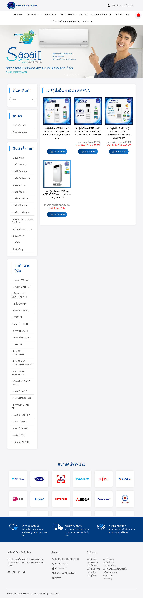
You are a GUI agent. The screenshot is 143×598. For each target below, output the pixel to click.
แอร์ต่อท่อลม (19, 198)
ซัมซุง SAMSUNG (21, 398)
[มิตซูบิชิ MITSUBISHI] (82, 499)
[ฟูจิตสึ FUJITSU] (103, 479)
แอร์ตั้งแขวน (19, 164)
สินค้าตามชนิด (49, 14)
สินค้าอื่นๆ (17, 249)
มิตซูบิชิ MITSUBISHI (18, 353)
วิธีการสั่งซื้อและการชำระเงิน (65, 21)
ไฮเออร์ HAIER (20, 324)
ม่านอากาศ (18, 235)
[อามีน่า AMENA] (17, 479)
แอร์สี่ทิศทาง (19, 171)
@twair (58, 577)
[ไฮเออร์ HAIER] (39, 499)
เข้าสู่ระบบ (129, 5)
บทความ (84, 14)
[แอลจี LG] (17, 499)
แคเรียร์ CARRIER (21, 286)
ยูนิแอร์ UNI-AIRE (21, 442)
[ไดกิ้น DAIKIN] (82, 479)
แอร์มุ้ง (16, 242)
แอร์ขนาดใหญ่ (20, 212)
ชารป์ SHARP (19, 391)
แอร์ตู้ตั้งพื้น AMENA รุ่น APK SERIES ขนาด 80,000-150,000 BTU (57, 194)
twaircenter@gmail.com (65, 573)
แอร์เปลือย (18, 185)
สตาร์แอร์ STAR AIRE (20, 406)
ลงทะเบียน (116, 5)
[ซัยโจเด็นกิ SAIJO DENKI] (125, 499)
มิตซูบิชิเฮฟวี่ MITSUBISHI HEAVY (22, 363)
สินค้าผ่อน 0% (19, 132)
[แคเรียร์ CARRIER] (39, 479)
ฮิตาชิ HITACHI (20, 330)
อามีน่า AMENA (20, 280)
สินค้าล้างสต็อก (20, 125)
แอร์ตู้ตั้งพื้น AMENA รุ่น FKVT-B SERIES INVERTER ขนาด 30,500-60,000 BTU (119, 132)
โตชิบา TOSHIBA (21, 414)
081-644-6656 (61, 563)
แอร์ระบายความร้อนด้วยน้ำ (22, 220)
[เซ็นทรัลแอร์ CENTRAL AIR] (60, 479)
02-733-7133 (73, 558)
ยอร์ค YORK (18, 435)
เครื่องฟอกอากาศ (21, 229)
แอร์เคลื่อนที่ (19, 205)
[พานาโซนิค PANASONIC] (103, 499)
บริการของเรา (122, 14)
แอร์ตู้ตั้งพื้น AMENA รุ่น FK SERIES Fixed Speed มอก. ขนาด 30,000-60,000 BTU (88, 131)
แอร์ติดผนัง (18, 157)
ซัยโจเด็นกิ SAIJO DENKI (21, 383)
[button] (11, 51)
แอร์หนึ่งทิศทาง (20, 178)
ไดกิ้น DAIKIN (19, 303)
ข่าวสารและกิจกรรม (101, 14)
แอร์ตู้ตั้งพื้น (18, 191)
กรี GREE (17, 317)
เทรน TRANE (19, 421)
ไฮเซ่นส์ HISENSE (21, 337)
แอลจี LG (17, 344)
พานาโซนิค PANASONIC (18, 373)
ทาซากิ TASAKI (20, 428)
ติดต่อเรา (87, 21)
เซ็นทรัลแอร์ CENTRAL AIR (19, 295)
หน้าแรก (18, 14)
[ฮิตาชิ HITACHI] (60, 499)
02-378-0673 (61, 558)
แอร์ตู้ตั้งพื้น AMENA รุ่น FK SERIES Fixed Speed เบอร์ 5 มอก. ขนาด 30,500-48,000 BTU (57, 132)
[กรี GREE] (125, 479)
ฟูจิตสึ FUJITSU (20, 310)
